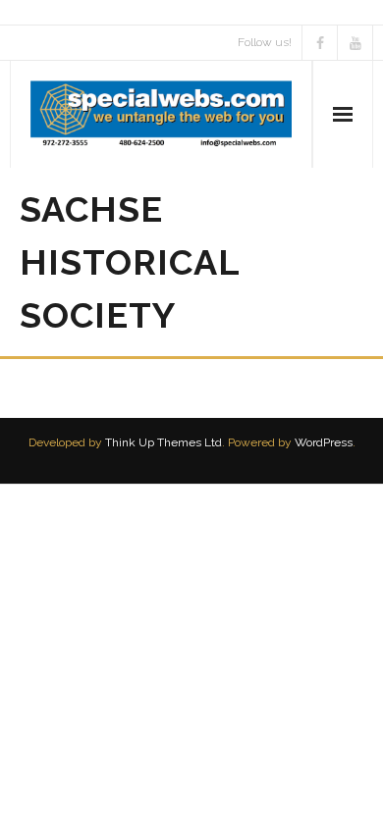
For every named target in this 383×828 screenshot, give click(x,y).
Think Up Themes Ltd (163, 442)
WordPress (324, 442)
